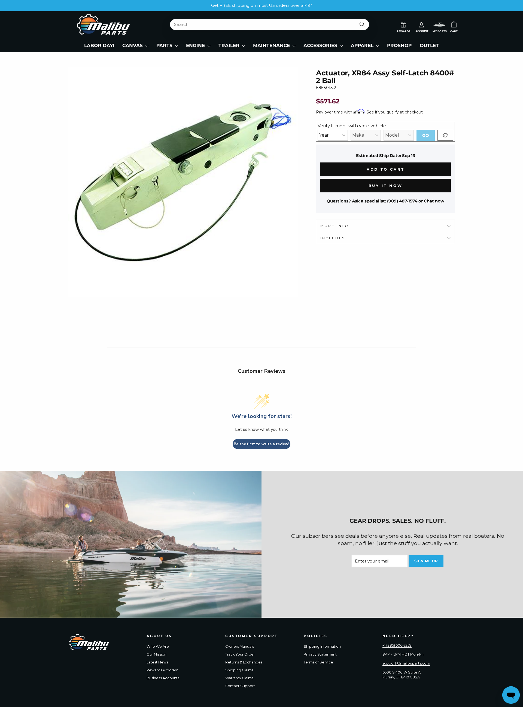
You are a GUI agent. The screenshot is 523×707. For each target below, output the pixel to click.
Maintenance (272, 45)
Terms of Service (318, 662)
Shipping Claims (239, 670)
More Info (334, 226)
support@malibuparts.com (406, 663)
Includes (332, 238)
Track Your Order (240, 654)
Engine (196, 45)
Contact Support (240, 686)
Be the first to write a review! (261, 444)
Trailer (229, 45)
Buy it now (386, 185)
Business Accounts (163, 678)
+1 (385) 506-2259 (397, 645)
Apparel (363, 45)
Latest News (157, 662)
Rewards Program (162, 670)
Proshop (399, 45)
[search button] (362, 24)
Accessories (321, 45)
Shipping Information (322, 646)
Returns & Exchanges (243, 662)
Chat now (434, 201)
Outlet (429, 45)
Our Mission (156, 654)
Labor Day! (99, 45)
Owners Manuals (239, 646)
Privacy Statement (320, 654)
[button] (439, 25)
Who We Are (158, 646)
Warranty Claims (239, 678)
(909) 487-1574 (402, 201)
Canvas (133, 45)
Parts (165, 45)
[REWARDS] (403, 24)
